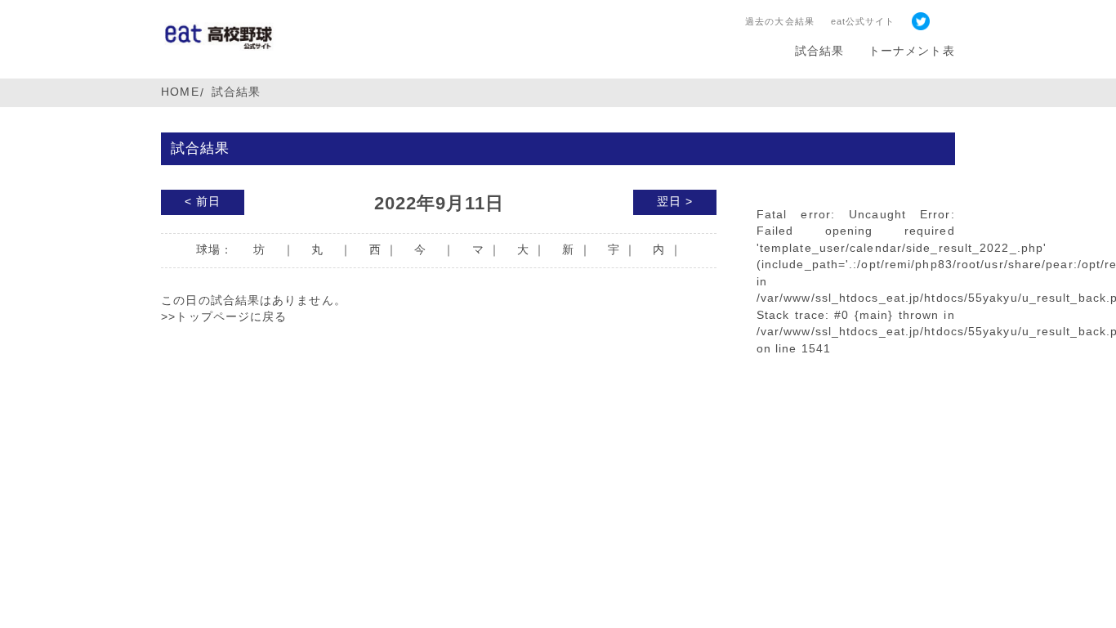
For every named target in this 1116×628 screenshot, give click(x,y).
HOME (180, 92)
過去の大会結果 (780, 21)
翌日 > (675, 201)
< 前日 (203, 201)
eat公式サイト (863, 21)
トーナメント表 (911, 51)
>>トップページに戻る (224, 317)
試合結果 (819, 51)
